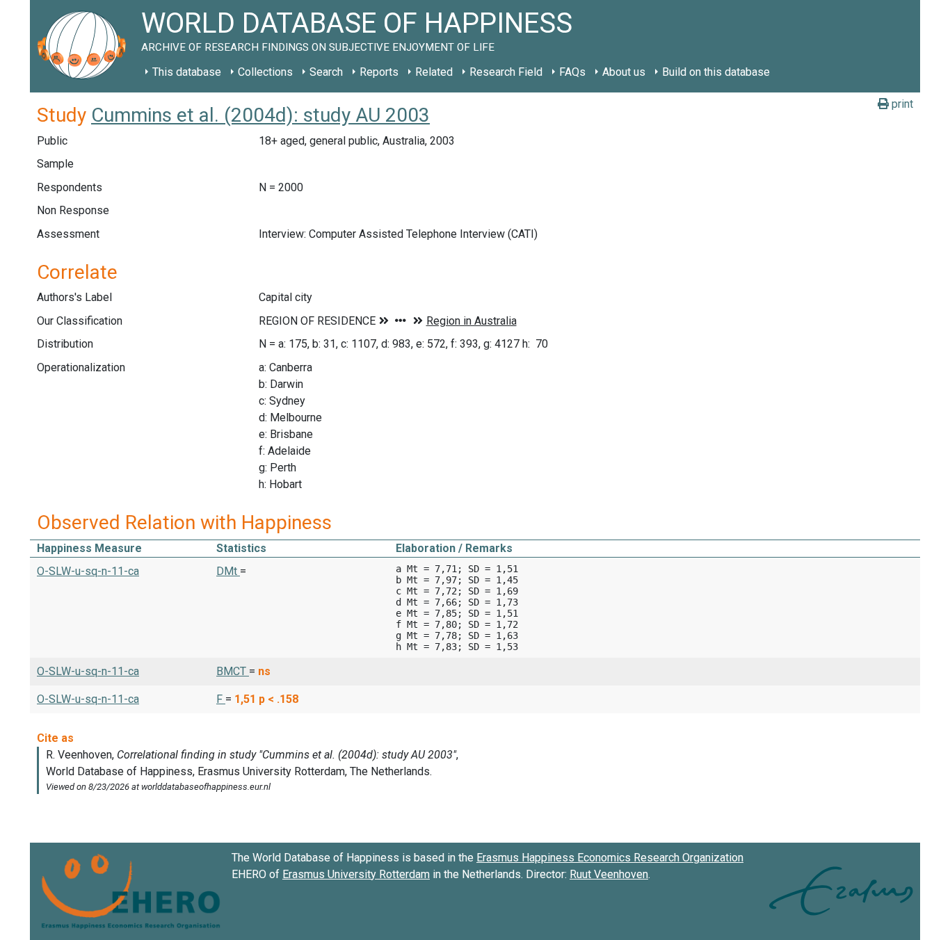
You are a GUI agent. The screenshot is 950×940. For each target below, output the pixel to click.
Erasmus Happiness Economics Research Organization (609, 857)
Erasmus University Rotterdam (356, 874)
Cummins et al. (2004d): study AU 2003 (260, 115)
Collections (265, 72)
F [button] (220, 699)
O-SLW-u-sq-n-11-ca (88, 571)
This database (186, 72)
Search (326, 72)
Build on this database (716, 72)
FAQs (572, 72)
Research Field (505, 72)
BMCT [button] (232, 671)
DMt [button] (228, 571)
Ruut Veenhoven (609, 874)
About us (623, 72)
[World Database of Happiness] (85, 46)
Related (434, 72)
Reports (379, 72)
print (901, 104)
